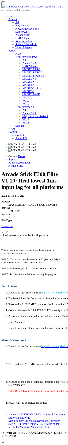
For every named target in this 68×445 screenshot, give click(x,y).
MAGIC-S (28, 91)
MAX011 (27, 97)
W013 (25, 122)
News (11, 128)
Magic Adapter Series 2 (35, 116)
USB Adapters (23, 38)
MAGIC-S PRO (31, 69)
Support (12, 50)
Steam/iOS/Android (26, 44)
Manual (19, 125)
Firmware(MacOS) (25, 106)
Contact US (14, 131)
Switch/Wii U (22, 31)
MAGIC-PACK (31, 94)
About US (21, 138)
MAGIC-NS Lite (31, 88)
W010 (25, 100)
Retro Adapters (23, 41)
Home (11, 16)
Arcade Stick (22, 34)
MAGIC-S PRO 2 (32, 72)
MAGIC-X (28, 85)
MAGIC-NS (29, 78)
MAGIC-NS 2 (30, 81)
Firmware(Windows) (26, 56)
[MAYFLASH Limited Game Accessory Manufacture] (34, 6)
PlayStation (21, 25)
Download (7, 226)
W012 (25, 103)
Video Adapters (23, 47)
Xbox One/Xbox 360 (27, 28)
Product (12, 19)
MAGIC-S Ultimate (33, 75)
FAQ (18, 53)
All (17, 22)
